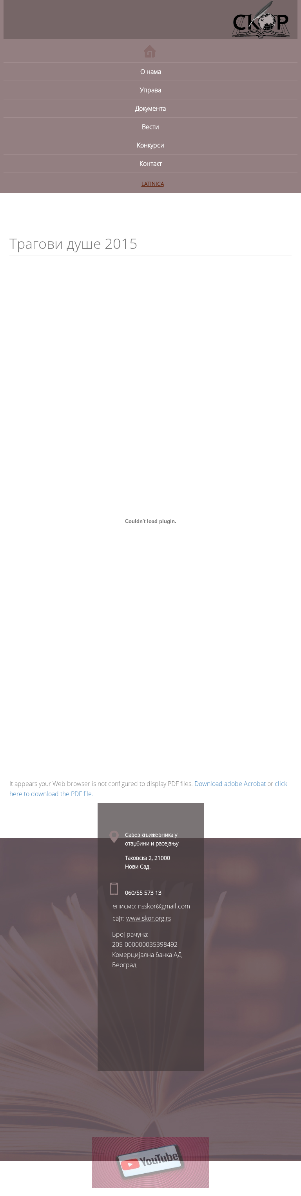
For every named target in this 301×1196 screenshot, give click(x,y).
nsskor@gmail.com (164, 906)
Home (149, 51)
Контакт (151, 163)
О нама (150, 71)
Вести (150, 126)
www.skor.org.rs (148, 918)
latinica (152, 183)
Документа (150, 108)
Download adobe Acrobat (230, 783)
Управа (150, 90)
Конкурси (150, 145)
